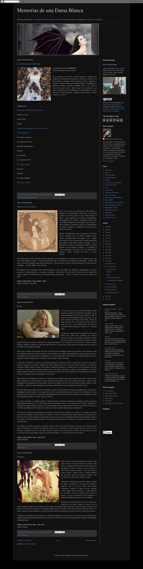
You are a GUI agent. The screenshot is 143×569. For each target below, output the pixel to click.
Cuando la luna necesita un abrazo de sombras (32, 128)
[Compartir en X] (60, 195)
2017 (107, 252)
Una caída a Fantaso (23, 164)
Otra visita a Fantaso (23, 182)
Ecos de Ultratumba (111, 177)
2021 (107, 261)
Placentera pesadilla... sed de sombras (113, 310)
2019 (107, 255)
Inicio (58, 540)
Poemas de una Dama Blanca (113, 197)
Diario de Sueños (110, 175)
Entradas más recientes (24, 540)
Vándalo (20, 456)
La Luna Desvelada (110, 185)
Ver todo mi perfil (108, 161)
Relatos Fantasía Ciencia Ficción (114, 202)
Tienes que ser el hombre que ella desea (30, 110)
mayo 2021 (110, 266)
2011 (107, 235)
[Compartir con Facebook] (62, 195)
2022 (107, 296)
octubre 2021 (111, 290)
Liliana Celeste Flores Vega (113, 139)
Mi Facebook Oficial (111, 393)
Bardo (19, 306)
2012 (107, 238)
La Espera (108, 361)
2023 (107, 299)
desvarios (24, 297)
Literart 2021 (109, 190)
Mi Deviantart (109, 391)
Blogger (86, 555)
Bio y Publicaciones (110, 64)
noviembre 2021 (112, 292)
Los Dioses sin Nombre (112, 192)
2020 (107, 258)
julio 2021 (110, 284)
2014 (107, 244)
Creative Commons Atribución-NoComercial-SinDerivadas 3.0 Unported (114, 109)
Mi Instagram (109, 398)
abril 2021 (110, 264)
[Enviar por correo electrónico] (56, 195)
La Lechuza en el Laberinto (28, 63)
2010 (107, 232)
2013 (107, 241)
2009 (107, 230)
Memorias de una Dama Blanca (50, 10)
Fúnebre (107, 336)
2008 (107, 227)
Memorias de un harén (26, 206)
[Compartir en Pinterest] (64, 195)
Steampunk (108, 212)
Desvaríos (108, 173)
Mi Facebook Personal (111, 396)
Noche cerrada (109, 324)
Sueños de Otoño (110, 215)
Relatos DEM (109, 200)
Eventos (107, 180)
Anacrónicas (108, 170)
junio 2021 (110, 269)
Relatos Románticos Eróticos (113, 205)
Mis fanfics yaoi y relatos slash (114, 403)
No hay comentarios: (46, 194)
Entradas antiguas (91, 540)
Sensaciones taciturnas (111, 373)
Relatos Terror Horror (111, 207)
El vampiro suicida (110, 348)
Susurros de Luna (110, 217)
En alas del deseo (22, 133)
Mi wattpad (108, 401)
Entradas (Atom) (30, 544)
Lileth (106, 187)
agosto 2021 (111, 287)
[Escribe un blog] (58, 195)
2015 (107, 247)
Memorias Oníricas (110, 195)
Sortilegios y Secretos (111, 210)
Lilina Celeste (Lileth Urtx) (111, 105)
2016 (107, 250)
